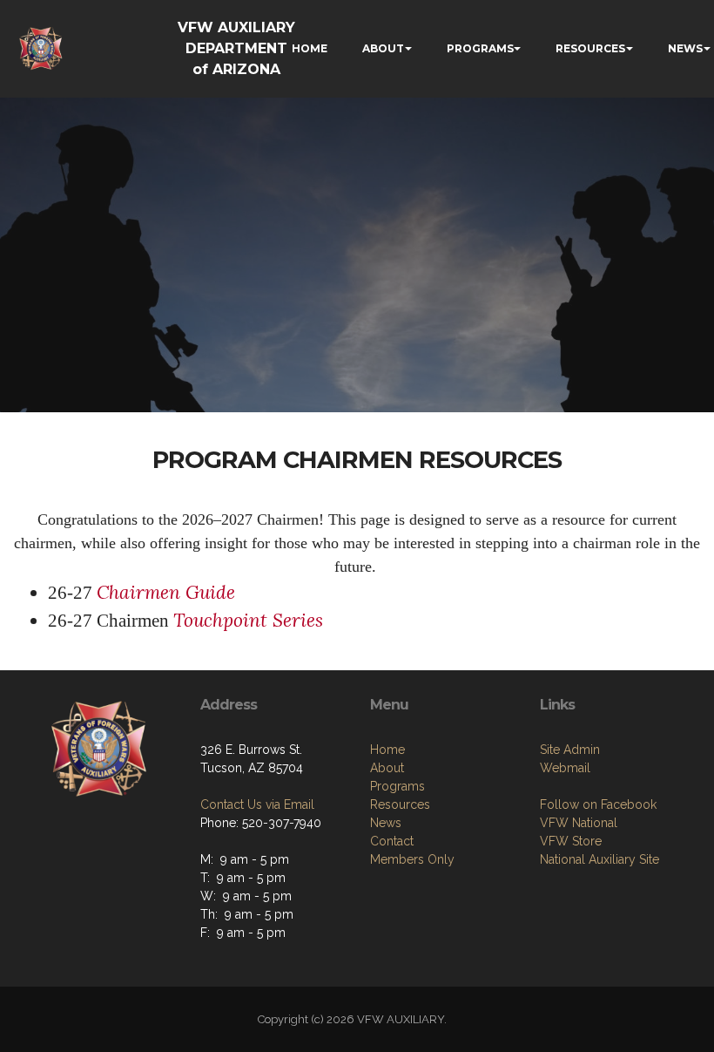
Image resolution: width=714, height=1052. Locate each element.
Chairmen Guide (166, 592)
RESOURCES (590, 48)
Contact (392, 841)
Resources (400, 804)
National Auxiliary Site (599, 859)
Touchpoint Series (248, 620)
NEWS (685, 48)
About (387, 768)
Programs (397, 786)
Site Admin (570, 750)
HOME (309, 48)
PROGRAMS (480, 48)
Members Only (412, 859)
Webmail (565, 768)
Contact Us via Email (257, 804)
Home (387, 750)
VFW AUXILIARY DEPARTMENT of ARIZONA (236, 48)
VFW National (578, 823)
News (385, 823)
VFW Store (571, 841)
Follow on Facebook (598, 804)
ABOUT (383, 48)
